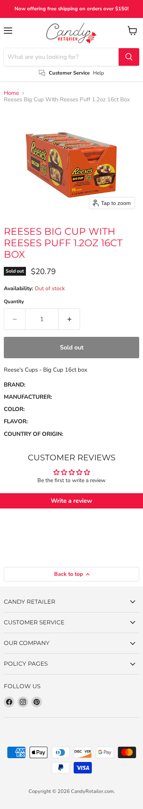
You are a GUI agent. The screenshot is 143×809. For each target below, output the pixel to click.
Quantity (14, 302)
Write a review (71, 501)
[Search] (129, 57)
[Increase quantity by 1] (69, 319)
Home (11, 93)
